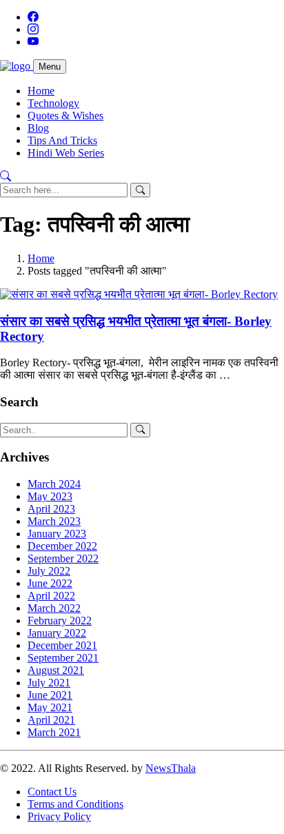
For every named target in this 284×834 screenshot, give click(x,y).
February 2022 (60, 620)
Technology (53, 103)
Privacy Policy (59, 816)
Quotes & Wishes (65, 115)
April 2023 (51, 509)
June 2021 (50, 695)
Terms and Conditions (75, 804)
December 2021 (62, 645)
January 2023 (57, 533)
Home (41, 91)
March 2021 (54, 732)
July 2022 (49, 571)
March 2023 (54, 521)
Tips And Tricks (62, 140)
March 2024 (54, 484)
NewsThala (170, 768)
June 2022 (50, 583)
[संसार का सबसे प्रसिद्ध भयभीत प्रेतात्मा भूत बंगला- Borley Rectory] (139, 294)
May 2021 (50, 707)
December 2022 (62, 546)
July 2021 (49, 682)
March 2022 (54, 608)
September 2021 (63, 658)
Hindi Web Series (66, 153)
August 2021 (56, 670)
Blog (38, 128)
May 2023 (50, 496)
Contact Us (52, 791)
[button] (5, 176)
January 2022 (57, 633)
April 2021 (51, 720)
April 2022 (51, 596)
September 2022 (63, 558)
